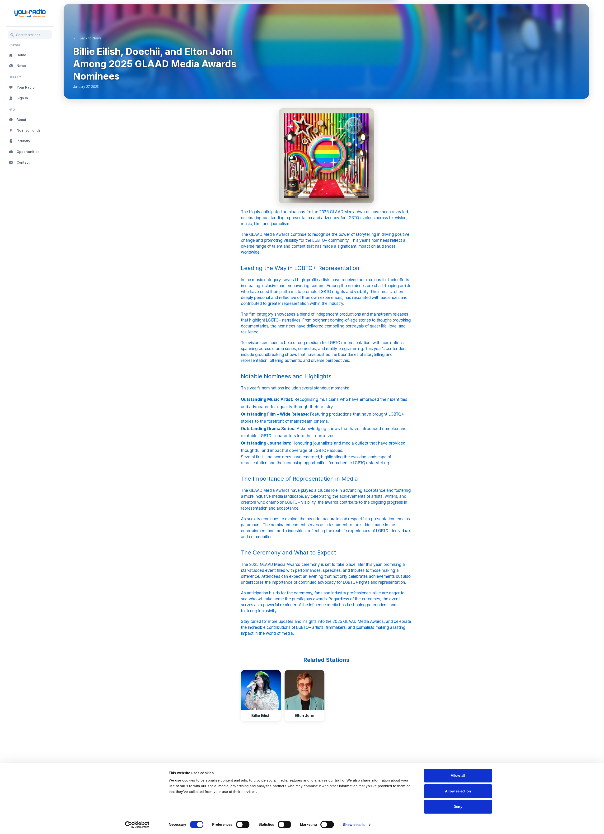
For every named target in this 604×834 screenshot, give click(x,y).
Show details (354, 825)
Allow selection (458, 791)
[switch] (242, 824)
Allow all (458, 775)
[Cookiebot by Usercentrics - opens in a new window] (137, 824)
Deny (458, 807)
